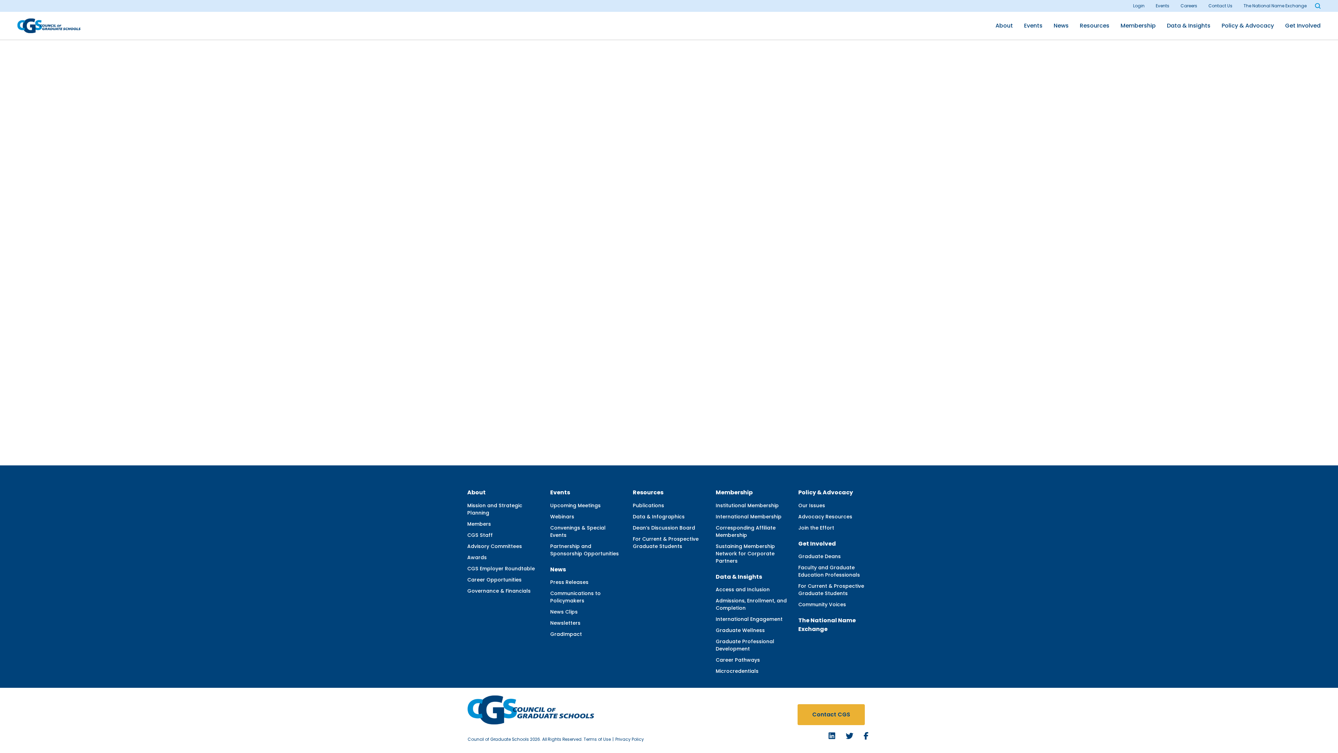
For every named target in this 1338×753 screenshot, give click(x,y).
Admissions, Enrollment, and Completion (751, 604)
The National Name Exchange (1275, 6)
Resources (1094, 26)
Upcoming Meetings (575, 505)
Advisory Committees (494, 546)
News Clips (564, 611)
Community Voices (822, 604)
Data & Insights (1188, 26)
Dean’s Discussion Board (664, 527)
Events (1162, 6)
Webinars (562, 516)
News (1061, 26)
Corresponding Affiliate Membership (746, 531)
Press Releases (569, 582)
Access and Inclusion (743, 589)
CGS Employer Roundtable (501, 568)
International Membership (749, 516)
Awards (477, 557)
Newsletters (565, 622)
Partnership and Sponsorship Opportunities (584, 550)
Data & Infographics (659, 516)
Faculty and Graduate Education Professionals (829, 571)
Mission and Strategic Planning (494, 509)
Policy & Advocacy (1248, 26)
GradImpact (566, 634)
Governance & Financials (499, 590)
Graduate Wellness (740, 630)
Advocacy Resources (825, 516)
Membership (1138, 26)
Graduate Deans (819, 556)
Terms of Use (597, 739)
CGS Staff (480, 535)
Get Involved (1303, 26)
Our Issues (811, 505)
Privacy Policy (629, 739)
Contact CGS (831, 714)
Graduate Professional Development (745, 645)
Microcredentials (737, 671)
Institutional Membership (747, 505)
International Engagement (749, 619)
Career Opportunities (494, 579)
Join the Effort (816, 527)
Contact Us (1220, 6)
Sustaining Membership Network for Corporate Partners (745, 553)
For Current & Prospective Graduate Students (666, 542)
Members (479, 523)
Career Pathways (738, 659)
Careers (1189, 6)
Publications (648, 505)
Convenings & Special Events (578, 531)
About (1004, 26)
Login (1139, 6)
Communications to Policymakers (575, 597)
